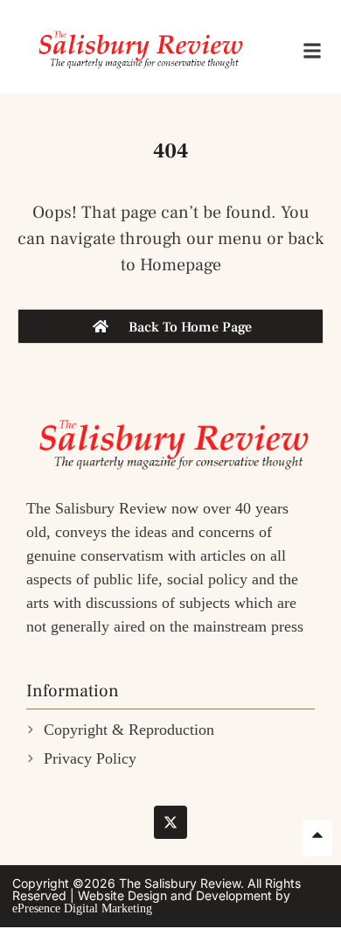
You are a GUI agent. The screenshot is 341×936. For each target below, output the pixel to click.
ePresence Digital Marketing (82, 908)
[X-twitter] (170, 822)
